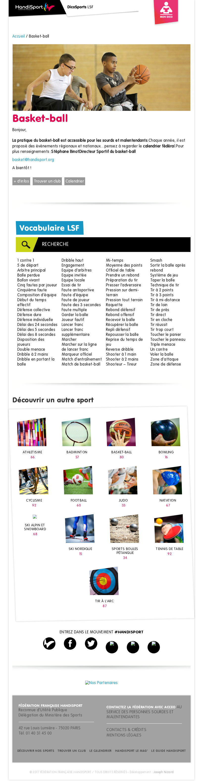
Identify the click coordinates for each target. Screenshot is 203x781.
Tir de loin (159, 305)
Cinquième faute (32, 290)
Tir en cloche (161, 320)
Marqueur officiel (77, 355)
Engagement (73, 266)
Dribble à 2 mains (32, 355)
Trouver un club (47, 182)
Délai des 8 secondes (36, 335)
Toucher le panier (165, 335)
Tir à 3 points (162, 295)
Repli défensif (118, 330)
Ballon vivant (28, 280)
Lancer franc (72, 325)
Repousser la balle (122, 335)
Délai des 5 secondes (36, 330)
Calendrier (75, 182)
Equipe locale (73, 280)
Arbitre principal (31, 271)
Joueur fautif (73, 320)
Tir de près (159, 310)
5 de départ (28, 266)
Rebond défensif (120, 310)
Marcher (69, 340)
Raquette (114, 305)
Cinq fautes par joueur (37, 285)
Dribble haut (72, 261)
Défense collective (33, 310)
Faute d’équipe (75, 295)
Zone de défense (165, 365)
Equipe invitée (74, 275)
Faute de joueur (76, 300)
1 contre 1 (25, 261)
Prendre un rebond (122, 275)
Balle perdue (28, 275)
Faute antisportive (78, 290)
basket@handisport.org (33, 160)
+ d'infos (21, 182)
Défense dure (29, 315)
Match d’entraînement (82, 360)
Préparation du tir (122, 280)
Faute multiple (74, 310)
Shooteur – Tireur (121, 365)
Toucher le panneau (167, 340)
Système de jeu (164, 275)
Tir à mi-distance (165, 300)
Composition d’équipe (36, 295)
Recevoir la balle (120, 320)
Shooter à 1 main (121, 355)
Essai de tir (71, 285)
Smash (156, 261)
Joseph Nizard (163, 772)
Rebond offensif (120, 315)
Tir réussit (159, 325)
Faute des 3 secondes (81, 305)
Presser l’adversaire (123, 285)
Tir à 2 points (161, 290)
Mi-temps (115, 261)
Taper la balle (162, 280)
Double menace (31, 350)
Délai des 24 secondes (37, 325)
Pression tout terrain (124, 300)
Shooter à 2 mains (122, 360)
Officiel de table (120, 271)
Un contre (159, 350)
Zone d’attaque (164, 360)
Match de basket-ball (81, 365)
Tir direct (158, 315)
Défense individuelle (35, 320)
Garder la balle (75, 315)
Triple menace (163, 345)
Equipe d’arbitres (77, 271)
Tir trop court (162, 330)
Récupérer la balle (122, 325)
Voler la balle (161, 355)
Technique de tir (164, 285)
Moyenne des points (124, 266)
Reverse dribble (120, 350)
